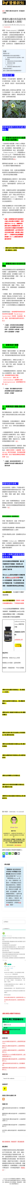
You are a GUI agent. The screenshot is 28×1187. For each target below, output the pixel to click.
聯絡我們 (14, 1142)
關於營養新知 (18, 845)
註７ (9, 507)
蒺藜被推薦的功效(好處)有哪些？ (12, 55)
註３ (3, 320)
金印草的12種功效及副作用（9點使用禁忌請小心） (14, 1131)
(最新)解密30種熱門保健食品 (11, 1013)
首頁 (3, 11)
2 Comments (7, 27)
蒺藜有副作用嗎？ (8, 68)
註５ (17, 441)
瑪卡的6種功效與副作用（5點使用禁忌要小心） (15, 997)
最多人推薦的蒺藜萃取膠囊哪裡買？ (12, 70)
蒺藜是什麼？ (6, 53)
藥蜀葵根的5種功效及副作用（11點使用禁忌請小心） (14, 1114)
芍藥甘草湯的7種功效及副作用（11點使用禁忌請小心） (14, 1119)
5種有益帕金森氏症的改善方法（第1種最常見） (13, 1108)
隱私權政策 (20, 1142)
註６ (7, 457)
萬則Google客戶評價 (13, 577)
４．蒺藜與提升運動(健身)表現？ (13, 66)
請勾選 (6, 1027)
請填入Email (6, 1022)
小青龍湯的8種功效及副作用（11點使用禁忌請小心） (14, 1125)
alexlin (11, 968)
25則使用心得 (18, 639)
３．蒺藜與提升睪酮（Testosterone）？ (10, 63)
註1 (14, 159)
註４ (6, 384)
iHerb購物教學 (7, 592)
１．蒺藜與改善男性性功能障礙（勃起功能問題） (14, 58)
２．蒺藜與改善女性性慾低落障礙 (13, 61)
